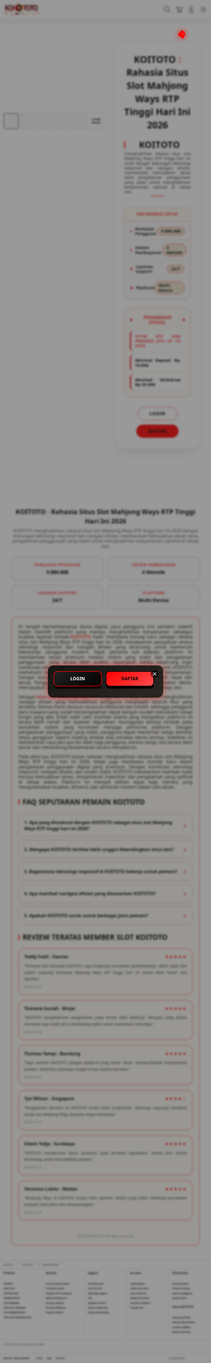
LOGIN (77, 679)
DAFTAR (129, 679)
